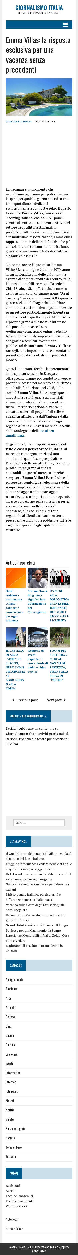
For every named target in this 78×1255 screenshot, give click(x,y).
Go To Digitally (54, 1247)
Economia (11, 1054)
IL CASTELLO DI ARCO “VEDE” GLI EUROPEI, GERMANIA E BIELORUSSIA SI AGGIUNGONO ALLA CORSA (15, 669)
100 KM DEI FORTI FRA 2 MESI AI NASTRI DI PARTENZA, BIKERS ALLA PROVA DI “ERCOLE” (59, 665)
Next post (54, 700)
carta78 (26, 121)
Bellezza (11, 1016)
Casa (9, 1026)
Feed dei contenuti (19, 1196)
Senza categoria (15, 1128)
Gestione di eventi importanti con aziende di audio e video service (38, 661)
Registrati (13, 1185)
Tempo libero (14, 1147)
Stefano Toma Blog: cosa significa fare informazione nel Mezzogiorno (37, 601)
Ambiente (11, 988)
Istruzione (12, 1091)
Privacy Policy (14, 1228)
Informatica (13, 1072)
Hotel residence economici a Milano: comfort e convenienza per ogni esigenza (14, 605)
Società (10, 1138)
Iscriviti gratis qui (50, 733)
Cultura (10, 1044)
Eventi (9, 1063)
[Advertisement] (39, 155)
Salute (10, 1119)
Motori (10, 1100)
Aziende (10, 1007)
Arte (8, 998)
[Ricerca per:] (39, 822)
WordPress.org (16, 1206)
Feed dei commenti (19, 1201)
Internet (11, 1082)
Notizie (10, 1110)
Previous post (27, 700)
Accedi (10, 1190)
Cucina (10, 1035)
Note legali (12, 1219)
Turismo (11, 1156)
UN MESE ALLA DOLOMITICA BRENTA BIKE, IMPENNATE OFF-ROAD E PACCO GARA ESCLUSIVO (59, 605)
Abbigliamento (14, 979)
